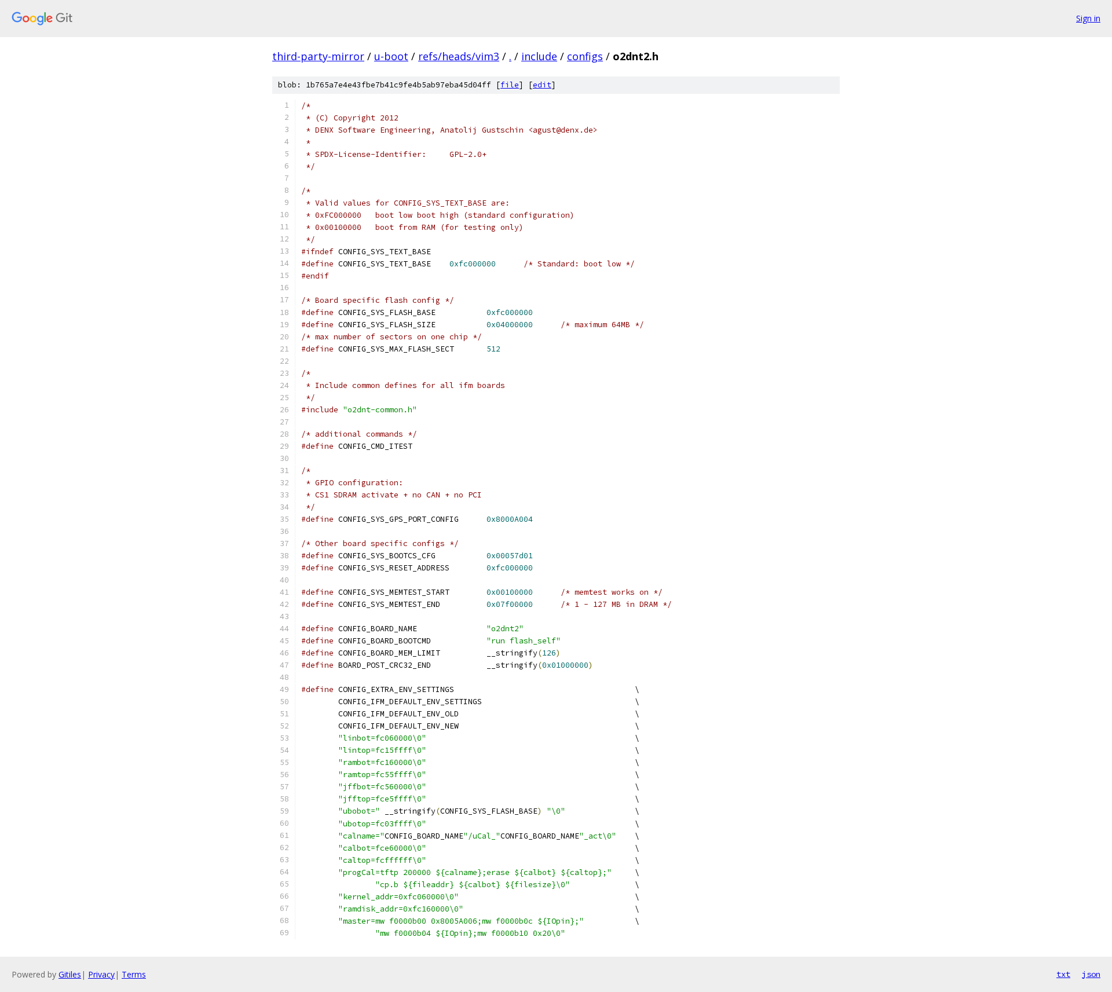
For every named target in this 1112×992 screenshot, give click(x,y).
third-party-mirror (318, 56)
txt (1063, 974)
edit (542, 85)
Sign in (1088, 18)
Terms (134, 974)
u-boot (391, 56)
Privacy (101, 974)
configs (585, 56)
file (509, 85)
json (1091, 974)
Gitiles (69, 974)
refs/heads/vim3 (458, 56)
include (539, 56)
